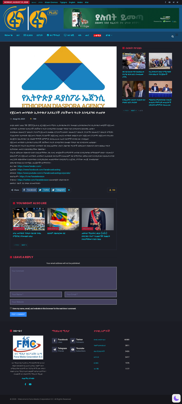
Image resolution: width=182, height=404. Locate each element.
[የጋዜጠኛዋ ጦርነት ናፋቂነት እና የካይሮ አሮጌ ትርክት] (134, 89)
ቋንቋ (108, 35)
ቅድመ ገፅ (9, 35)
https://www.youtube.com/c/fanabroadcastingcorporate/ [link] (44, 173)
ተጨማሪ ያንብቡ (28, 378)
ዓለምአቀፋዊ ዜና (100, 345)
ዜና (18, 35)
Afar (86, 2)
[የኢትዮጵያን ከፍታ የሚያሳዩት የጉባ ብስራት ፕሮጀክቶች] (160, 61)
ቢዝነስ (30, 35)
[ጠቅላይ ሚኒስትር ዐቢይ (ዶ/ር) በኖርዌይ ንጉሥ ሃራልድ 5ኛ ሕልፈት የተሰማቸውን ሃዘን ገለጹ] (98, 219)
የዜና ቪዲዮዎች (99, 351)
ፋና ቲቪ (70, 35)
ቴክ (79, 35)
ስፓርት (40, 35)
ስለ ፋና (34, 2)
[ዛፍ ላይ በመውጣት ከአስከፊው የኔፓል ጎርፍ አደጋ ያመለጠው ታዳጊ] (134, 61)
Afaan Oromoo (51, 2)
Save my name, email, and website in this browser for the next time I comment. (44, 308)
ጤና (87, 35)
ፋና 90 (96, 369)
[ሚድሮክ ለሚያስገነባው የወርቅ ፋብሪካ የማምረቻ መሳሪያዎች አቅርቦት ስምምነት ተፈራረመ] (160, 89)
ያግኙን (40, 2)
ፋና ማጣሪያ (55, 35)
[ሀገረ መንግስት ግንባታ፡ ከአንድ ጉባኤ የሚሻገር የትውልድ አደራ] (29, 219)
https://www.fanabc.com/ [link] (29, 166)
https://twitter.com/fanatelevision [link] (33, 180)
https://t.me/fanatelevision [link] (32, 176)
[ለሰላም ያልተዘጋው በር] (63, 219)
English (72, 2)
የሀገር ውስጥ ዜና (18, 229)
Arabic (80, 2)
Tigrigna (63, 2)
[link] (39, 169)
